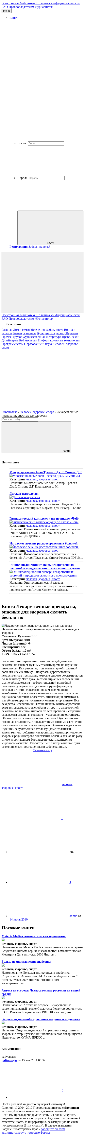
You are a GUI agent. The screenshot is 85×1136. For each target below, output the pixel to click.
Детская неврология (24, 493)
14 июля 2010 (18, 919)
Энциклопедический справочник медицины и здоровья (41, 1019)
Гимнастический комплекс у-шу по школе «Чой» (44, 518)
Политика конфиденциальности (58, 3)
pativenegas (9, 1060)
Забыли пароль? (39, 246)
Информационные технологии (59, 340)
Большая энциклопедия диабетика (26, 961)
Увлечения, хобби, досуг (46, 329)
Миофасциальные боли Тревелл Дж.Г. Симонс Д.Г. (45, 472)
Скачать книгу (42, 750)
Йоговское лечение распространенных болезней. (43, 543)
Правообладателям (21, 7)
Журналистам (44, 7)
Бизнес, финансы (24, 333)
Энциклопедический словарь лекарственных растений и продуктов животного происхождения (44, 566)
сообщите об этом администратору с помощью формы (33, 1130)
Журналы (71, 333)
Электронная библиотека (19, 3)
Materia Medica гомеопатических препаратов (34, 936)
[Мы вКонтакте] (31, 378)
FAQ (5, 7)
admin (73, 916)
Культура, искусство (50, 333)
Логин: (22, 143)
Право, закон (70, 336)
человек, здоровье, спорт (43, 479)
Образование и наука (38, 344)
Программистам (12, 344)
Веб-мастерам (28, 340)
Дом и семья (21, 329)
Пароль (22, 178)
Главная (7, 329)
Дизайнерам (10, 340)
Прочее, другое (12, 336)
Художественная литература (42, 336)
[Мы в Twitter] (31, 408)
